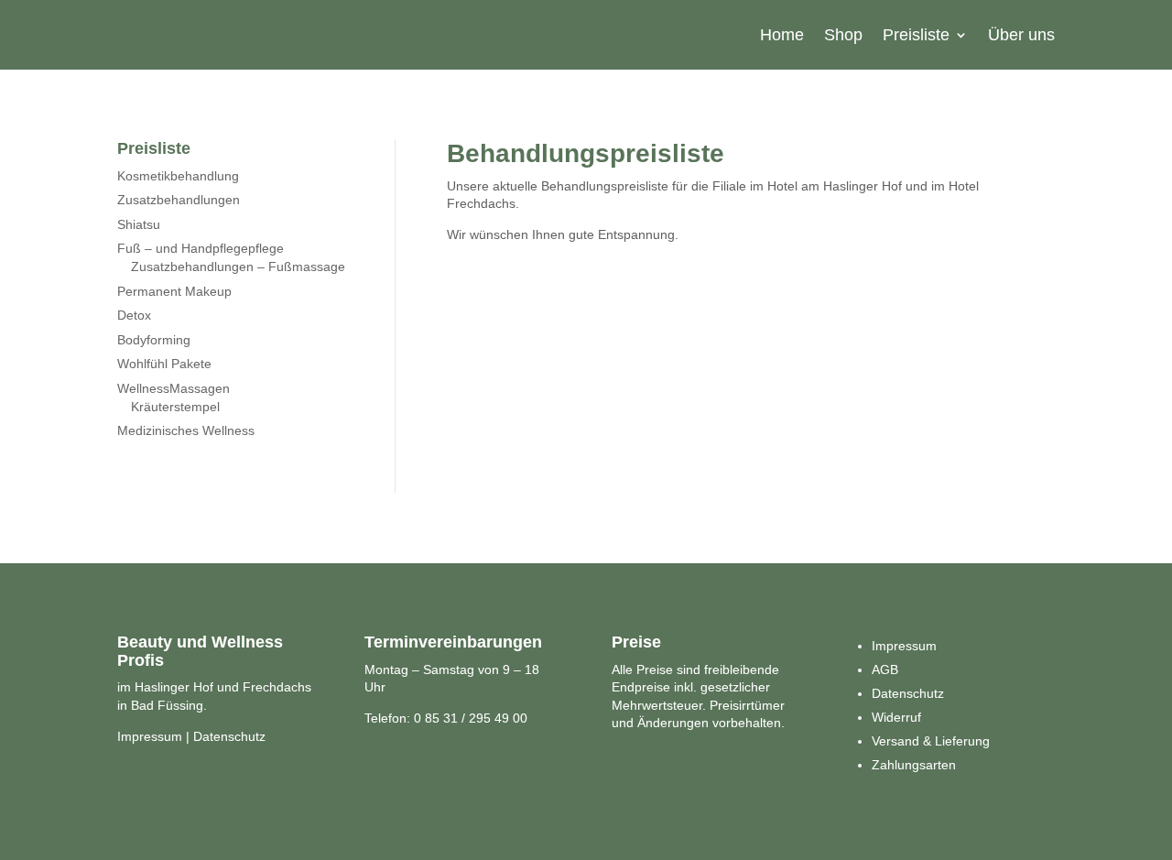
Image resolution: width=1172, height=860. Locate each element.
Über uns (1021, 35)
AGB (885, 669)
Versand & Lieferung (931, 741)
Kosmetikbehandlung (178, 176)
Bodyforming (153, 339)
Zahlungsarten (914, 764)
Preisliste (916, 35)
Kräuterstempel (175, 406)
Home (782, 35)
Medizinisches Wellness (186, 430)
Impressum (149, 736)
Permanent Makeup (174, 291)
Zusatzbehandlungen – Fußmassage (238, 266)
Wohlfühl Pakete (164, 363)
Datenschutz (229, 736)
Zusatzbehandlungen (178, 199)
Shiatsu (138, 224)
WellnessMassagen (173, 388)
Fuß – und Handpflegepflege (200, 248)
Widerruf (896, 717)
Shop (843, 35)
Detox (134, 315)
